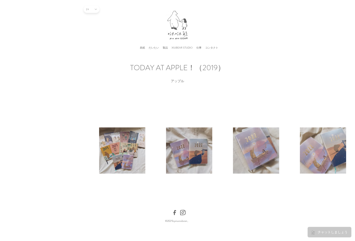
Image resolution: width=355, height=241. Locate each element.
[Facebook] (175, 212)
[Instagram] (183, 212)
